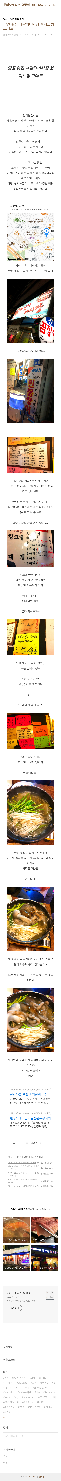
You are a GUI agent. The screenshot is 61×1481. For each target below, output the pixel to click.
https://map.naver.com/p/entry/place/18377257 (26, 1089)
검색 (54, 1436)
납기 (55, 1382)
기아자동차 (9, 1392)
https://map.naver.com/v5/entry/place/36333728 (27, 1113)
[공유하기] (19, 1143)
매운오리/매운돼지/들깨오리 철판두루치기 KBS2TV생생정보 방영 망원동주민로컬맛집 (30, 1124)
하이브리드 (28, 1397)
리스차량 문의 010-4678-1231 (21, 1301)
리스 (38, 1392)
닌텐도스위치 (25, 1392)
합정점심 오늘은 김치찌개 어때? (22, 1186)
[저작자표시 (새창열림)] (42, 1143)
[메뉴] (57, 5)
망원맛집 (8, 1412)
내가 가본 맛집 (21, 1157)
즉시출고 (8, 1382)
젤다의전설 (9, 1407)
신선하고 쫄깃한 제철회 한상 (28, 1094)
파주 (17, 1397)
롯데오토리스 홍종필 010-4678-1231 (28, 5)
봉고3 (7, 1397)
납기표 (43, 1377)
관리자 (41, 1477)
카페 (6, 1377)
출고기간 (44, 1382)
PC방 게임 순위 (12, 1402)
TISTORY (31, 1477)
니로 (18, 1387)
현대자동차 (28, 1402)
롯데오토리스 (50, 1392)
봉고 (34, 1382)
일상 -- (11, 1157)
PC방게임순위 (19, 1377)
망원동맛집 (22, 1382)
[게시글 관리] (23, 1143)
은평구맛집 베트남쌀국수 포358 (22, 1162)
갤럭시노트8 (35, 1407)
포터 (33, 1377)
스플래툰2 (42, 1397)
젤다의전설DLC (41, 1387)
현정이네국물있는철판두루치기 (30, 1118)
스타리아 (49, 1407)
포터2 (21, 1407)
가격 (54, 1397)
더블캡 (41, 1402)
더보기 (5, 1417)
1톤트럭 (8, 1387)
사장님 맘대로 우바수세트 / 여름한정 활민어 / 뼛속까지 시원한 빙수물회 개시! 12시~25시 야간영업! (30, 1100)
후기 (27, 1387)
